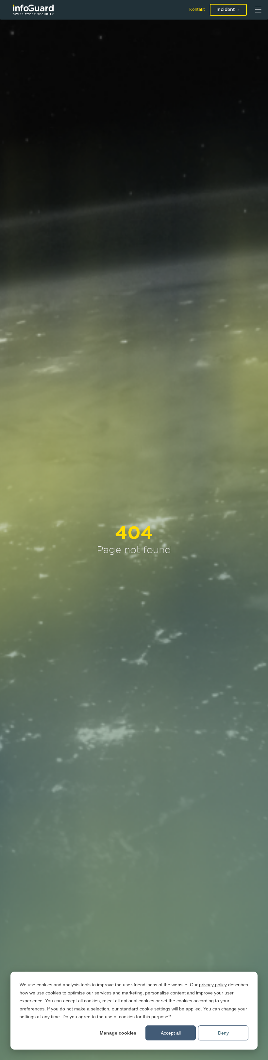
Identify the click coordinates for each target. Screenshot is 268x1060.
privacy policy (213, 984)
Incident (225, 10)
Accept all (171, 1033)
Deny (223, 1033)
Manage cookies (118, 1033)
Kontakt (197, 9)
